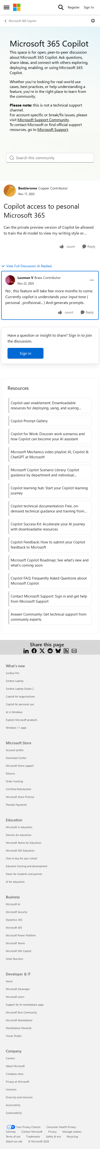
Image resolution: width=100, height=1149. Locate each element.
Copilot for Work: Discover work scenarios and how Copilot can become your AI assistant (48, 436)
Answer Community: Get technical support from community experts (48, 617)
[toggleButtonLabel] (93, 20)
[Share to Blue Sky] (58, 650)
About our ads (14, 1141)
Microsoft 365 (14, 927)
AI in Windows (14, 712)
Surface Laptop (14, 681)
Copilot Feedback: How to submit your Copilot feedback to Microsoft (48, 545)
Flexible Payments (16, 804)
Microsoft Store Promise (20, 797)
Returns (10, 773)
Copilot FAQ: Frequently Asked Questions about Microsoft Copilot (49, 581)
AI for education (15, 882)
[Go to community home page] (16, 7)
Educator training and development (26, 866)
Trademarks (33, 1136)
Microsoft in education (19, 827)
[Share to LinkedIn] (26, 650)
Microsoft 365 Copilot (22, 21)
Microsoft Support (52, 129)
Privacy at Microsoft (17, 1081)
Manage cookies (72, 1131)
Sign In (89, 7)
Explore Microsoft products (21, 720)
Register (74, 7)
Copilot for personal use (20, 704)
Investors (11, 1089)
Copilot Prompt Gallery (29, 420)
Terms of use (13, 1136)
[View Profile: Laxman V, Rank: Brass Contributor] (10, 280)
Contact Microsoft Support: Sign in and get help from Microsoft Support (49, 599)
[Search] (61, 7)
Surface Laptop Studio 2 (20, 688)
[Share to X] (42, 650)
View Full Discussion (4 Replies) (29, 266)
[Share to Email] (74, 650)
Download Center (16, 758)
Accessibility (13, 1105)
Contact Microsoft (31, 1131)
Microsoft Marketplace (19, 1020)
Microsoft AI (13, 904)
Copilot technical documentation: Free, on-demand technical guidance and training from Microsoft (47, 508)
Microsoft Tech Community (21, 1012)
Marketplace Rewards (19, 1028)
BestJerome (27, 188)
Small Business (14, 959)
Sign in (25, 353)
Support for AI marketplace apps (25, 1004)
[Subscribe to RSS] (66, 650)
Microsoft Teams (15, 943)
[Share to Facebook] (34, 650)
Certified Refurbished (18, 789)
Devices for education (18, 835)
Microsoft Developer (18, 989)
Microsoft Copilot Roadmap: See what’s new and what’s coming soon (50, 563)
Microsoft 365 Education (20, 850)
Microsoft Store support (20, 765)
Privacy (52, 1131)
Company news (15, 1074)
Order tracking (14, 781)
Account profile (15, 750)
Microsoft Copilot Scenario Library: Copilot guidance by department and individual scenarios (45, 472)
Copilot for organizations (20, 696)
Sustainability (14, 1113)
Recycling (72, 1136)
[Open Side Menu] (6, 7)
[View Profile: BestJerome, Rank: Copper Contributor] (10, 191)
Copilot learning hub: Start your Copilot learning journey (49, 490)
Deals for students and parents (24, 874)
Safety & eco (53, 1136)
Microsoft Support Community (43, 119)
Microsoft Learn (15, 997)
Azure (9, 981)
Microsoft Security (16, 912)
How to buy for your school (21, 858)
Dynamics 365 (14, 920)
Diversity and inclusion (19, 1097)
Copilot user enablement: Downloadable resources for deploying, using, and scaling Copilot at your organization (45, 405)
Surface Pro (12, 673)
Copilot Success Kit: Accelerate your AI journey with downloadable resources (48, 526)
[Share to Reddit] (50, 650)
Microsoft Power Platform (21, 935)
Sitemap (11, 1131)
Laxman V (25, 277)
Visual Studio (13, 1036)
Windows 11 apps (16, 727)
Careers (10, 1058)
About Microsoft (15, 1066)
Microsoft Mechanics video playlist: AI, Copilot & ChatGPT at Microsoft (50, 454)
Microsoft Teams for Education (23, 843)
